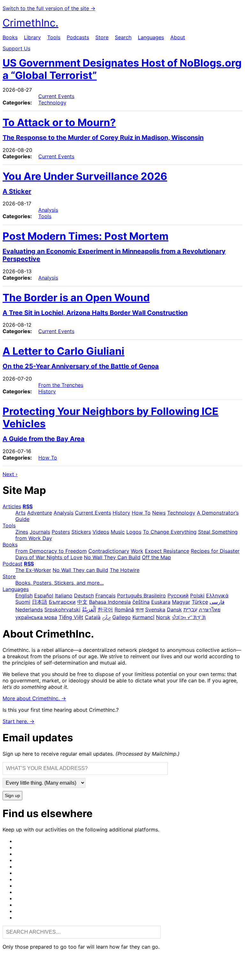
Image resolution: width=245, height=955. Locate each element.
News (159, 513)
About (177, 37)
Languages (151, 37)
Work (137, 551)
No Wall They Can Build (112, 557)
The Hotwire (124, 570)
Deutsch (84, 595)
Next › (10, 474)
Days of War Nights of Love (48, 557)
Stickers (81, 532)
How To (47, 457)
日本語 (39, 602)
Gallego (121, 617)
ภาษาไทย (209, 609)
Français (105, 595)
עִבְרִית (190, 609)
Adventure (39, 513)
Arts (20, 513)
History (47, 391)
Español (43, 595)
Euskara (160, 602)
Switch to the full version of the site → (49, 8)
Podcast (12, 563)
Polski (197, 595)
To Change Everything (170, 532)
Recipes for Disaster (215, 551)
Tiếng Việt (71, 617)
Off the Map (156, 557)
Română (124, 609)
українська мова (36, 617)
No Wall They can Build (80, 570)
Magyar (181, 602)
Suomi (22, 602)
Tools (53, 37)
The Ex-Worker (33, 570)
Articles (12, 506)
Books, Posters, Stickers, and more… (59, 583)
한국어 (105, 609)
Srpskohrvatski (62, 609)
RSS (28, 506)
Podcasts (78, 37)
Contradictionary (108, 551)
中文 (82, 602)
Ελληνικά (217, 595)
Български (62, 602)
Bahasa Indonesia (110, 602)
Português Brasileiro (141, 595)
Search (123, 37)
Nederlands (29, 609)
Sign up (12, 795)
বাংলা (140, 609)
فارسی (217, 602)
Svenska (155, 609)
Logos (133, 532)
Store (101, 37)
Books (10, 37)
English (24, 595)
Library (32, 37)
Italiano (63, 595)
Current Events (56, 96)
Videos (101, 532)
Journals (40, 532)
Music (118, 532)
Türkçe (200, 602)
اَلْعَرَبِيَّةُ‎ (89, 609)
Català (92, 617)
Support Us (16, 48)
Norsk (163, 617)
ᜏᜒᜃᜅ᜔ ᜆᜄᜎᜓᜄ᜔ (189, 617)
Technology (52, 102)
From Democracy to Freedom (51, 551)
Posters (61, 532)
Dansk (174, 609)
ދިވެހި (106, 617)
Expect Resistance (167, 551)
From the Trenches (60, 385)
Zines (21, 532)
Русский (178, 595)
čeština (141, 602)
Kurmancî (143, 617)
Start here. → (18, 721)
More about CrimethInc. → (34, 698)
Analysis (48, 210)
